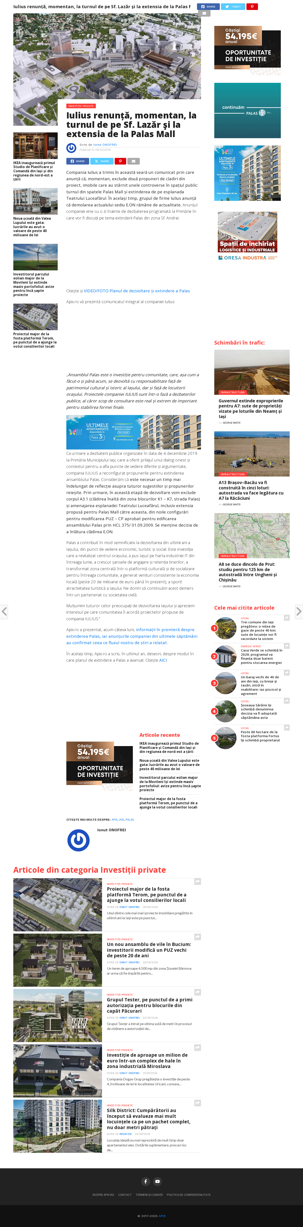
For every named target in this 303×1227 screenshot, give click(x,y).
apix (115, 819)
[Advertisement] (133, 256)
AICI (163, 660)
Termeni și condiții (149, 1195)
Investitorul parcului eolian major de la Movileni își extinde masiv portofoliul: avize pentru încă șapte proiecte (33, 284)
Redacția (126, 1134)
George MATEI (231, 422)
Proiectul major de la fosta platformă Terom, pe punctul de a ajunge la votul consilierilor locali (35, 340)
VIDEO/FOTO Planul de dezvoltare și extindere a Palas (137, 290)
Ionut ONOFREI (105, 144)
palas (130, 819)
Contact (125, 1195)
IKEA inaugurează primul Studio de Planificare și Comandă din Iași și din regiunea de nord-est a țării (34, 171)
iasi (121, 819)
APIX (162, 1216)
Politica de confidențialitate (189, 1195)
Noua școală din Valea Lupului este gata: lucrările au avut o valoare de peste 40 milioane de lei (32, 226)
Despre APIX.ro (103, 1195)
